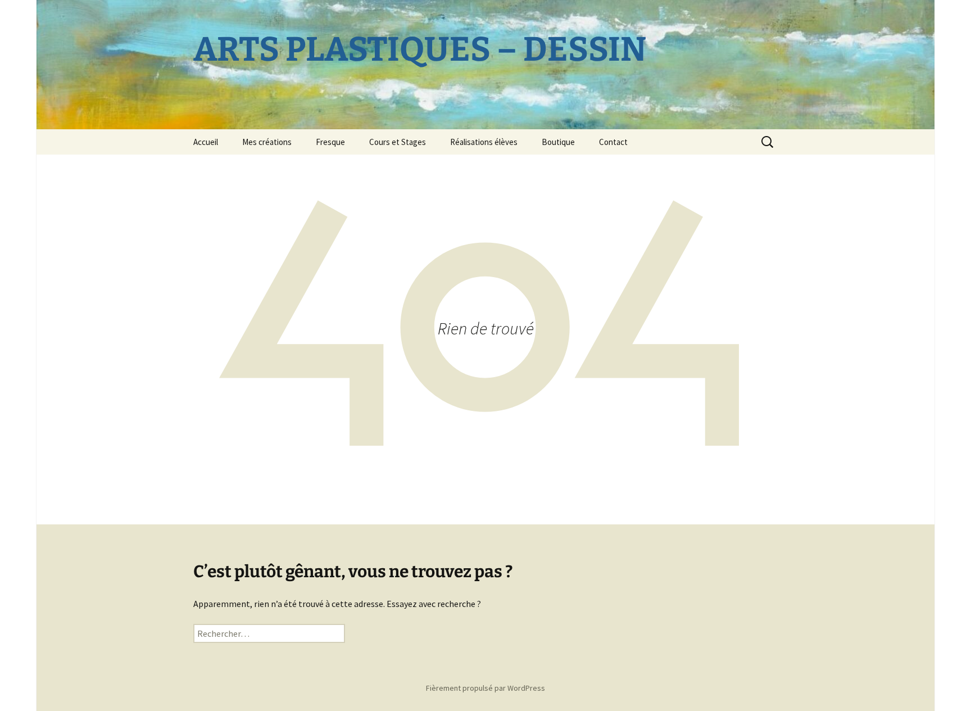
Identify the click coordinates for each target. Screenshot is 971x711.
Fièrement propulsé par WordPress (485, 688)
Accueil (205, 142)
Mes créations (267, 142)
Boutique (558, 142)
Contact (613, 142)
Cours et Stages (397, 142)
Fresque (330, 142)
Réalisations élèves (484, 142)
